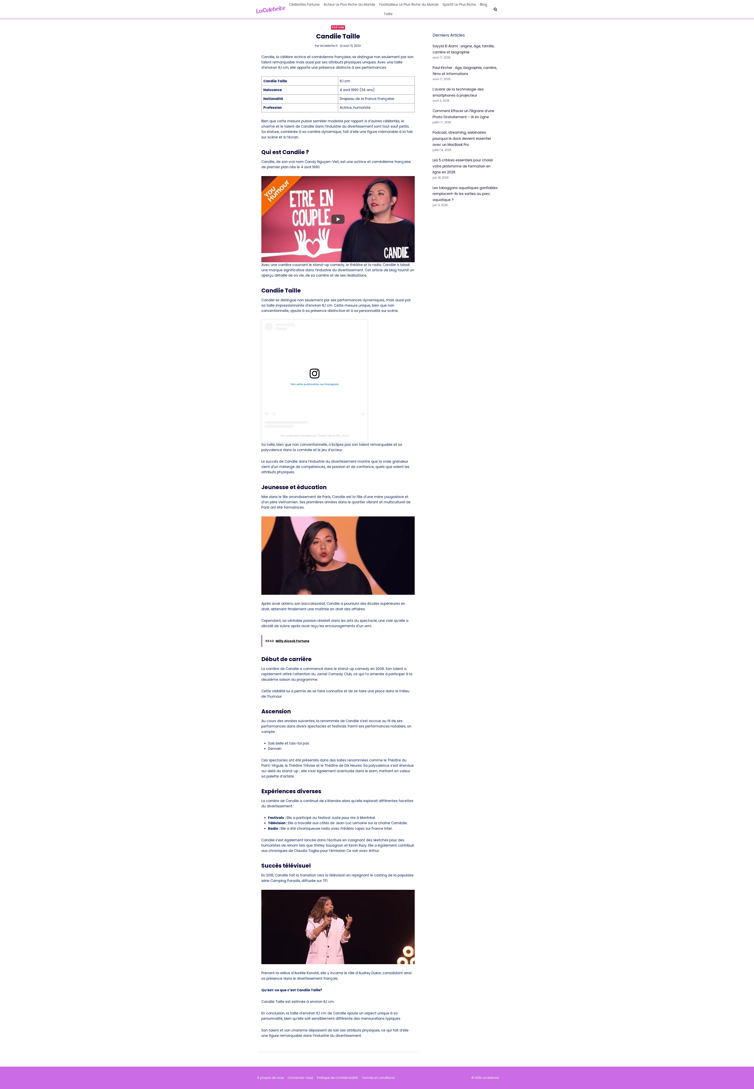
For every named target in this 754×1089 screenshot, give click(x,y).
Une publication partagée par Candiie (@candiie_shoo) (314, 435)
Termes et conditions (378, 1077)
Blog (483, 4)
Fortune (338, 27)
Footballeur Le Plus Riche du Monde (409, 4)
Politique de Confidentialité (337, 1077)
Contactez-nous (300, 1077)
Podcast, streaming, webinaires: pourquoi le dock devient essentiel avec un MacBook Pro (462, 138)
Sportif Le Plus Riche (459, 4)
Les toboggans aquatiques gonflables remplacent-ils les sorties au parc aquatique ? (465, 193)
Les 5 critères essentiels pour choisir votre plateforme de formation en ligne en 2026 (463, 166)
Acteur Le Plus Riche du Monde (349, 4)
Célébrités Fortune (304, 4)
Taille (388, 14)
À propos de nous (270, 1077)
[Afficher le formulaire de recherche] (495, 9)
